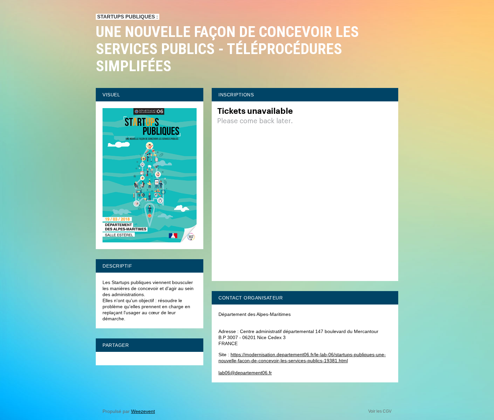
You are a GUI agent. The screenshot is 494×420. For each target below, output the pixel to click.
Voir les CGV (380, 411)
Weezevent (143, 411)
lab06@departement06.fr (245, 372)
